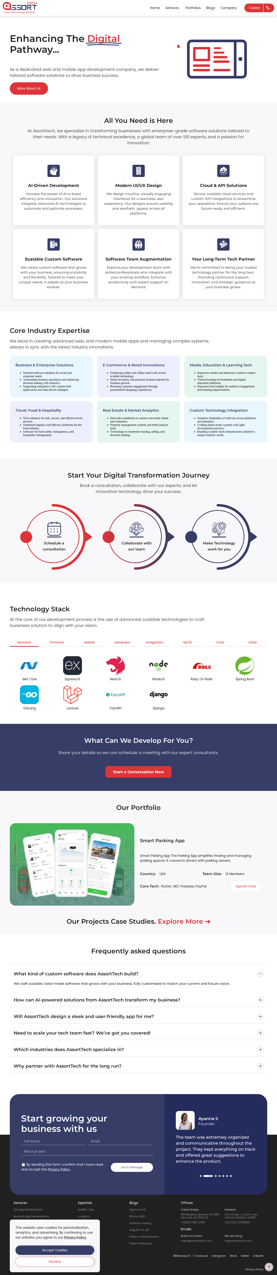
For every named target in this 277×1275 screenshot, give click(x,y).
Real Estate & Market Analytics (131, 410)
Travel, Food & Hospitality (38, 410)
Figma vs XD (137, 1209)
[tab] (24, 643)
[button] (54, 1250)
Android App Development (31, 1216)
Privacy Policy (75, 1237)
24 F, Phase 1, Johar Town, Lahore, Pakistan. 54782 (241, 1216)
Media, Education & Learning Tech (221, 365)
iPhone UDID (137, 1216)
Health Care (86, 1209)
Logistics (84, 1216)
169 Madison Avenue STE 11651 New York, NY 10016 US (200, 1216)
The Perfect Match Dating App (176, 840)
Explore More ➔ (184, 921)
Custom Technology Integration (219, 410)
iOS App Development (28, 1209)
